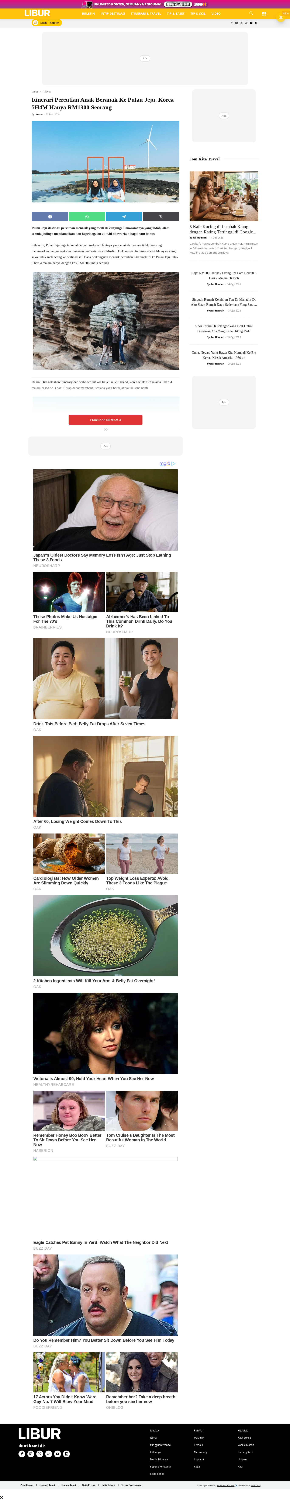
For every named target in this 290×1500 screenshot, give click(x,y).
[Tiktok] (246, 23)
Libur (35, 91)
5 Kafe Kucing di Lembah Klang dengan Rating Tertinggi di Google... (223, 229)
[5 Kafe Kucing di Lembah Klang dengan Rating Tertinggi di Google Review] (224, 196)
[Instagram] (236, 23)
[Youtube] (251, 23)
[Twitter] (241, 23)
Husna (39, 114)
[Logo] (37, 13)
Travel (47, 91)
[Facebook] (231, 23)
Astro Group (256, 1486)
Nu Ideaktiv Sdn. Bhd (225, 1486)
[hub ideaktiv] (263, 11)
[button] (251, 13)
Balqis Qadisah (198, 237)
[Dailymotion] (255, 23)
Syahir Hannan (215, 284)
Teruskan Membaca (105, 419)
